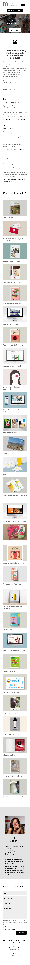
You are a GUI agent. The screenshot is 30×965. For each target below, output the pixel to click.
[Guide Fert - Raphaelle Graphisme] (15, 215)
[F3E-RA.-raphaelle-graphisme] (15, 259)
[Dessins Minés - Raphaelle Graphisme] (15, 384)
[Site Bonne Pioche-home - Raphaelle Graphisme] (15, 648)
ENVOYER (21, 933)
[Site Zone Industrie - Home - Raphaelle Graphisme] (15, 518)
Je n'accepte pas (10, 929)
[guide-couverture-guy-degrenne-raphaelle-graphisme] (15, 279)
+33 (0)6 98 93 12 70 (15, 949)
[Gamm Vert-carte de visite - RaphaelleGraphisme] (15, 493)
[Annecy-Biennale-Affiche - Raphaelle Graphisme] (15, 342)
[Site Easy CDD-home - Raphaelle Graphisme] (15, 363)
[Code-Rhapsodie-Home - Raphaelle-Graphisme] (15, 407)
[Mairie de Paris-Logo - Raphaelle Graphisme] (15, 236)
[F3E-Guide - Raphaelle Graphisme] (15, 627)
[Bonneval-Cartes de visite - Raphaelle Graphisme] (15, 472)
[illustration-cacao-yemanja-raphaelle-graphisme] (15, 300)
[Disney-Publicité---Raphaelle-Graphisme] (15, 752)
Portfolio (15, 30)
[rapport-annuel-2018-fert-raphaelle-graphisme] (15, 451)
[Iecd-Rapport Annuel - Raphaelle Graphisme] (15, 710)
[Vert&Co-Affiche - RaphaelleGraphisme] (15, 690)
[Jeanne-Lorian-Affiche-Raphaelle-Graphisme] (15, 773)
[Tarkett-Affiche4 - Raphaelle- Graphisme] (15, 430)
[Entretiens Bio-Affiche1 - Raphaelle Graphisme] (15, 604)
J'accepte (8, 927)
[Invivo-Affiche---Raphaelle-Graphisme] (15, 669)
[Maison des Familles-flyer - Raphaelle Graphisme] (15, 581)
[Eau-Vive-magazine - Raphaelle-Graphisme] (15, 794)
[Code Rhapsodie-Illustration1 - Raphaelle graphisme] (15, 560)
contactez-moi (15, 10)
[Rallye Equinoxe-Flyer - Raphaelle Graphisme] (15, 731)
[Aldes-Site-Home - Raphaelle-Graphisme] (15, 321)
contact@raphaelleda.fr (15, 956)
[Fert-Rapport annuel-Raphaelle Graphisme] (15, 539)
